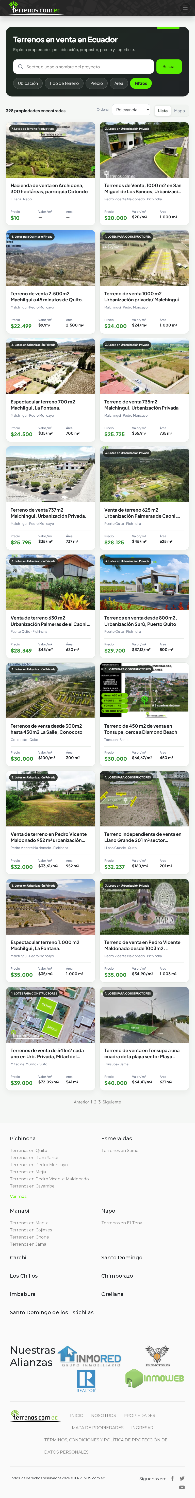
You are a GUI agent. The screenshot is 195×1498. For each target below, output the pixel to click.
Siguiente (112, 1101)
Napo (108, 1211)
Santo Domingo (121, 1258)
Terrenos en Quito (28, 1150)
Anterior (81, 1101)
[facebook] (172, 1478)
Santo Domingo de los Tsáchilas (52, 1312)
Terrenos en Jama (28, 1244)
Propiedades (139, 1415)
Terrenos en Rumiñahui (34, 1157)
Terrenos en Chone (29, 1237)
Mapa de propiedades (98, 1427)
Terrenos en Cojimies (31, 1230)
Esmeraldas (116, 1138)
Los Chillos (24, 1276)
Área (119, 83)
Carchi (18, 1258)
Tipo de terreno (64, 83)
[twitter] (182, 1478)
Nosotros (103, 1415)
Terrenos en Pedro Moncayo (39, 1164)
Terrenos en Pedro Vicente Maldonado (49, 1179)
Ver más (18, 1196)
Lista (163, 110)
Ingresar (142, 1427)
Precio (96, 83)
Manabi (19, 1211)
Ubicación (28, 83)
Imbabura (23, 1294)
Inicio (77, 1415)
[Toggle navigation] (185, 8)
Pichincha (23, 1138)
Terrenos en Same (119, 1150)
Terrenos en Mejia (28, 1171)
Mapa (179, 110)
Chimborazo (117, 1276)
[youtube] (182, 1487)
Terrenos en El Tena (121, 1222)
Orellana (112, 1294)
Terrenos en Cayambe (32, 1186)
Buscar (169, 66)
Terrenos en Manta (29, 1222)
